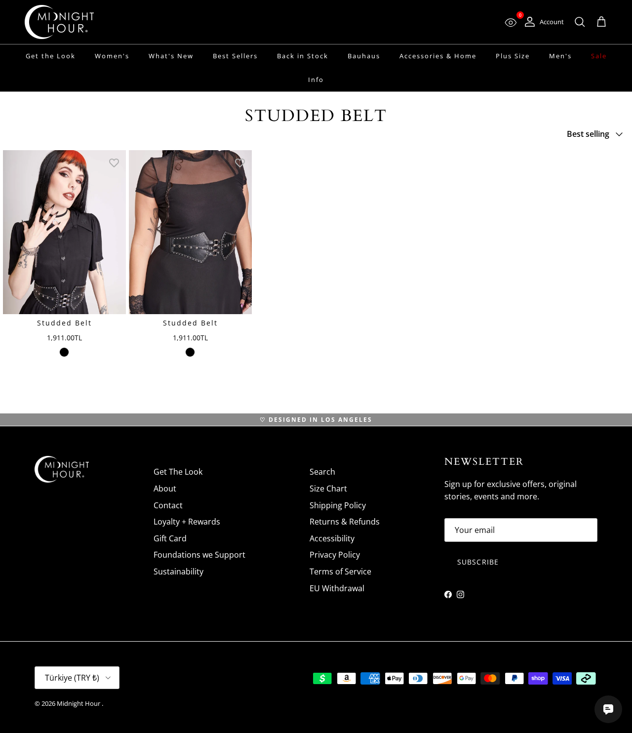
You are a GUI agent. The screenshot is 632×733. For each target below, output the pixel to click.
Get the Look (51, 55)
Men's (560, 55)
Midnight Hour (79, 703)
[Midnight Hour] (59, 22)
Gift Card (170, 538)
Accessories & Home (437, 55)
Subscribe (478, 562)
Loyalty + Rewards (187, 521)
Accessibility (332, 538)
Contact (168, 505)
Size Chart (328, 488)
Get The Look (178, 471)
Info (316, 79)
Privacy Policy (335, 554)
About (165, 488)
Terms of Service (340, 571)
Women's (112, 55)
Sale (599, 55)
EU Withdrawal (337, 588)
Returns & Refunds (345, 521)
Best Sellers (235, 55)
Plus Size (513, 55)
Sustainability (178, 571)
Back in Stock (302, 55)
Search (322, 471)
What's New (171, 55)
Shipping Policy (338, 505)
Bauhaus (364, 55)
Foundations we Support (199, 554)
